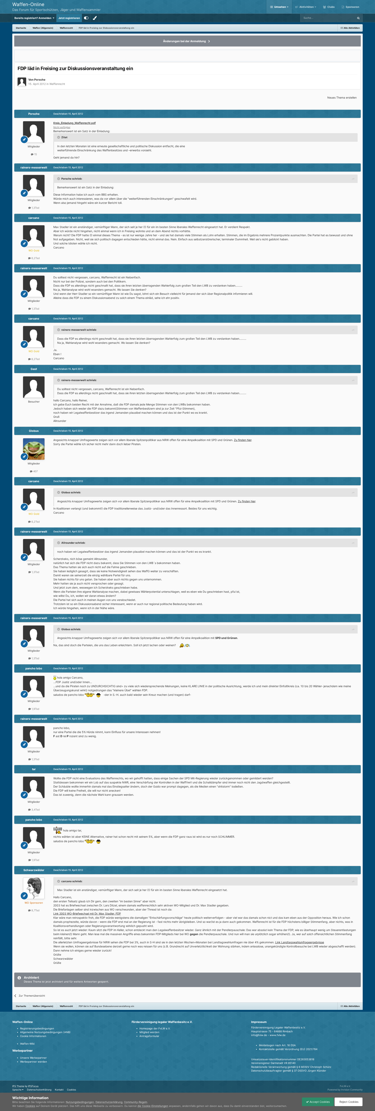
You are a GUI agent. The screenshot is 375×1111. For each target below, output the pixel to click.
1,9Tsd (35, 708)
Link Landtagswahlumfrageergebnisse (299, 942)
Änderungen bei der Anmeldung (184, 41)
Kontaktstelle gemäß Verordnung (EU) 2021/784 (288, 1049)
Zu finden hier (242, 440)
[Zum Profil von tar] (34, 787)
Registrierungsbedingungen (37, 1028)
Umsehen (280, 6)
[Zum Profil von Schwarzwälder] (34, 888)
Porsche (39, 79)
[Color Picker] (95, 18)
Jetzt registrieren (69, 18)
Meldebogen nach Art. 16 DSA (277, 1045)
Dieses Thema (341, 17)
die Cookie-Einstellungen (153, 1105)
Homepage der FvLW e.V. (155, 1028)
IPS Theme (18, 1086)
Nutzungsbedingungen (80, 1102)
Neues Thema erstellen (342, 97)
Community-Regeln (135, 1102)
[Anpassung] (86, 18)
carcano (33, 217)
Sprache (17, 1089)
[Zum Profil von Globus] (34, 449)
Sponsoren (352, 6)
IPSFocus (33, 1086)
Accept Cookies (319, 1101)
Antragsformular (149, 1036)
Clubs (331, 6)
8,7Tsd (35, 910)
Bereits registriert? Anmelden (33, 18)
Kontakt (59, 1089)
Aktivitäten (306, 6)
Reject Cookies (348, 1101)
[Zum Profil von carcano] (34, 236)
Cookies (71, 1089)
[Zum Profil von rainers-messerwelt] (34, 185)
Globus (34, 430)
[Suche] (358, 18)
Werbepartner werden (33, 1061)
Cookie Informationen (33, 1036)
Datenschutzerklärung (39, 1089)
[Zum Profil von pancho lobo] (34, 686)
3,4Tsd (35, 809)
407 (35, 471)
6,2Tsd (35, 258)
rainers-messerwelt (34, 167)
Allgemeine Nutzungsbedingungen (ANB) (45, 1032)
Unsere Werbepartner (33, 1057)
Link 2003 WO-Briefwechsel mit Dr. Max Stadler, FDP (87, 913)
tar (34, 769)
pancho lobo (33, 668)
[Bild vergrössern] (180, 645)
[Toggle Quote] (59, 137)
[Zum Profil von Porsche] (22, 82)
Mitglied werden (149, 1032)
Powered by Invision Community (345, 1089)
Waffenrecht (57, 84)
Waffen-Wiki (27, 1043)
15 (35, 154)
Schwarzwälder (33, 870)
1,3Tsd (35, 207)
